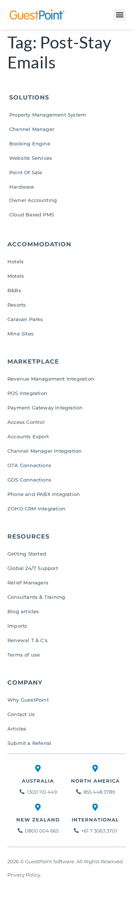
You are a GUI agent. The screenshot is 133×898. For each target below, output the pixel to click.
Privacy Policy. (24, 875)
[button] (119, 15)
